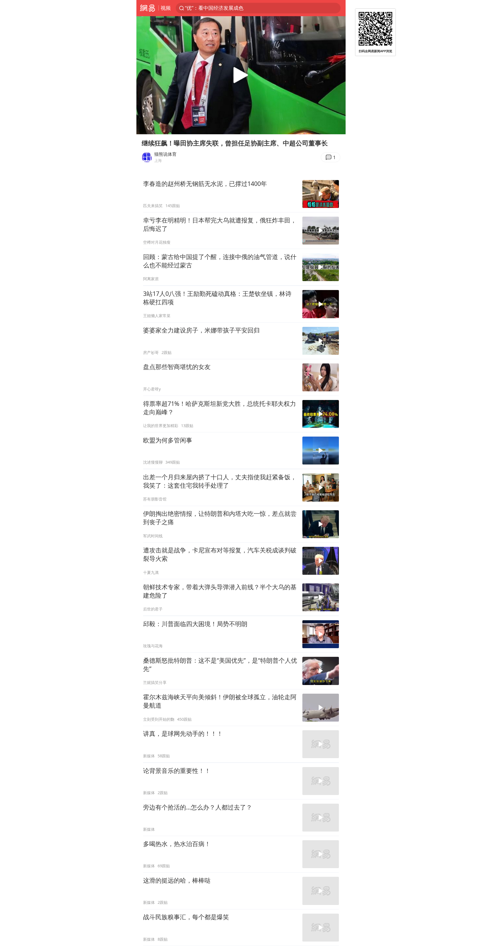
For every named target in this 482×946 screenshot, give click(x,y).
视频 (166, 7)
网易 (147, 8)
